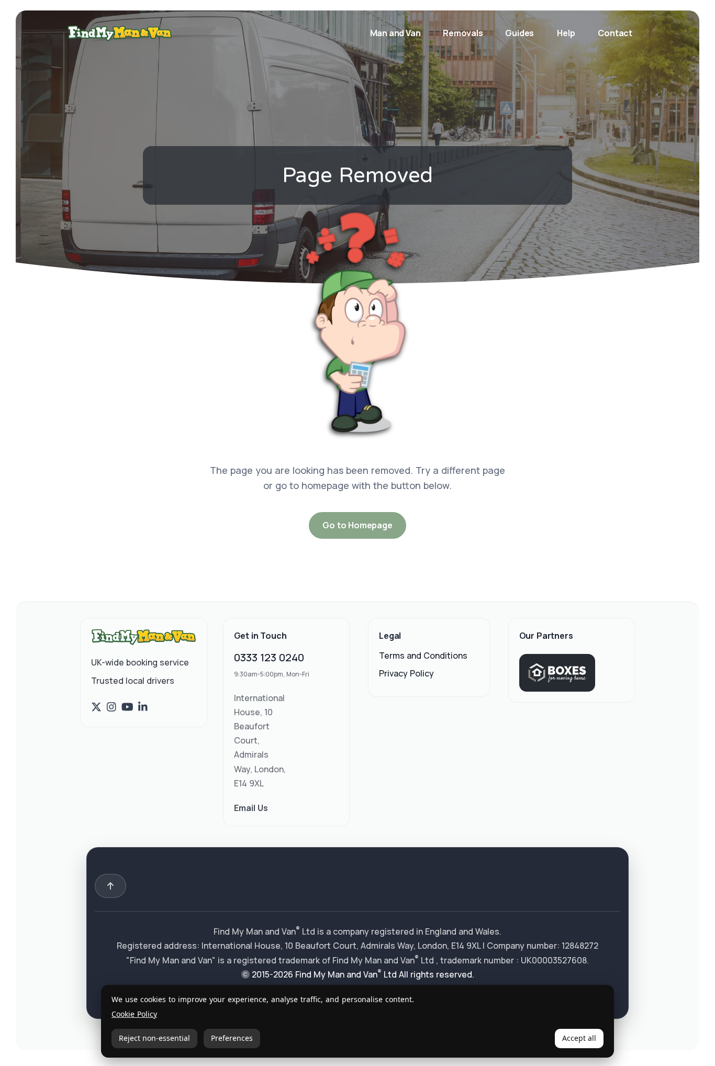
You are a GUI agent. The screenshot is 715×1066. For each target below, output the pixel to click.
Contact (615, 33)
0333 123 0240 (269, 657)
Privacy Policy (406, 673)
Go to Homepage (357, 525)
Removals (463, 33)
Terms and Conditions (423, 655)
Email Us (251, 808)
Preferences (232, 1038)
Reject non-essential (154, 1038)
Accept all (579, 1038)
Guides (519, 33)
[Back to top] (110, 886)
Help (566, 33)
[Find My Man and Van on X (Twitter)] (96, 707)
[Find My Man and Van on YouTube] (127, 707)
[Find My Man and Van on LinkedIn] (143, 707)
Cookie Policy (134, 1014)
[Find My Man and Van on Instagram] (111, 707)
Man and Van (396, 33)
